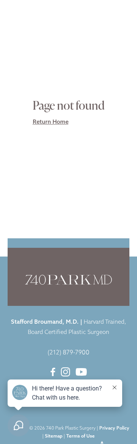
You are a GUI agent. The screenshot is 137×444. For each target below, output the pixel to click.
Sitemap (53, 436)
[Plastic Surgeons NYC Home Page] (33, 12)
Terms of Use (80, 436)
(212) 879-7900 (68, 353)
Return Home (50, 122)
